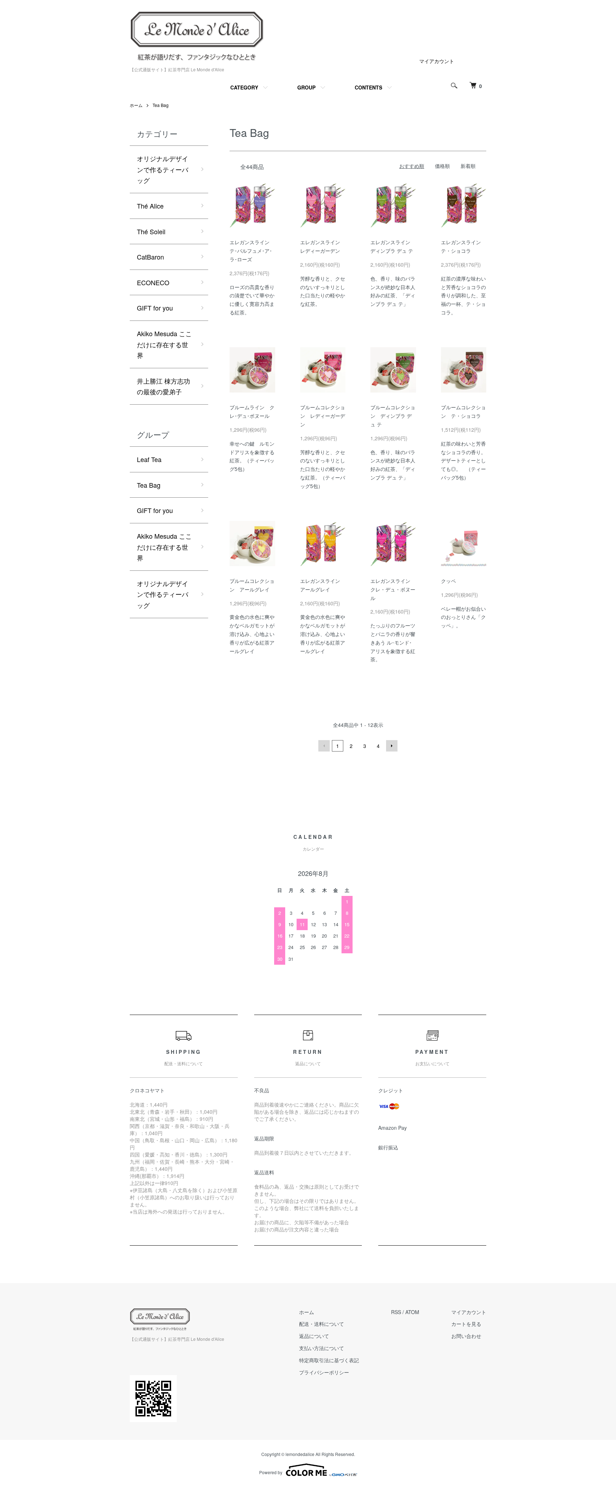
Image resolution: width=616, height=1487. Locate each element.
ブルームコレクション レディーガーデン (322, 416)
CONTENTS (368, 87)
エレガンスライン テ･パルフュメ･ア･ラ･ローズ (252, 251)
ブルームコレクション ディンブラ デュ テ (392, 416)
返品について (314, 1335)
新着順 (468, 165)
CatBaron (150, 256)
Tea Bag (161, 105)
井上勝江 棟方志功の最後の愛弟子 (163, 386)
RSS (396, 1312)
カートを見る (466, 1323)
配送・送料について (321, 1323)
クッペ (448, 580)
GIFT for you (155, 307)
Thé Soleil (151, 231)
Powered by (270, 1472)
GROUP (306, 87)
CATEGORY (244, 87)
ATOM (412, 1312)
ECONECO (153, 282)
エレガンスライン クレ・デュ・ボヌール (392, 589)
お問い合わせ (466, 1335)
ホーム (136, 105)
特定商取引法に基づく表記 (329, 1360)
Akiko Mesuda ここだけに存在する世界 (164, 344)
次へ (391, 746)
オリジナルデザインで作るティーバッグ (162, 169)
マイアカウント (436, 61)
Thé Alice (150, 205)
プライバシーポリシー (324, 1372)
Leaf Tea (149, 459)
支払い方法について (321, 1348)
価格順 (442, 165)
